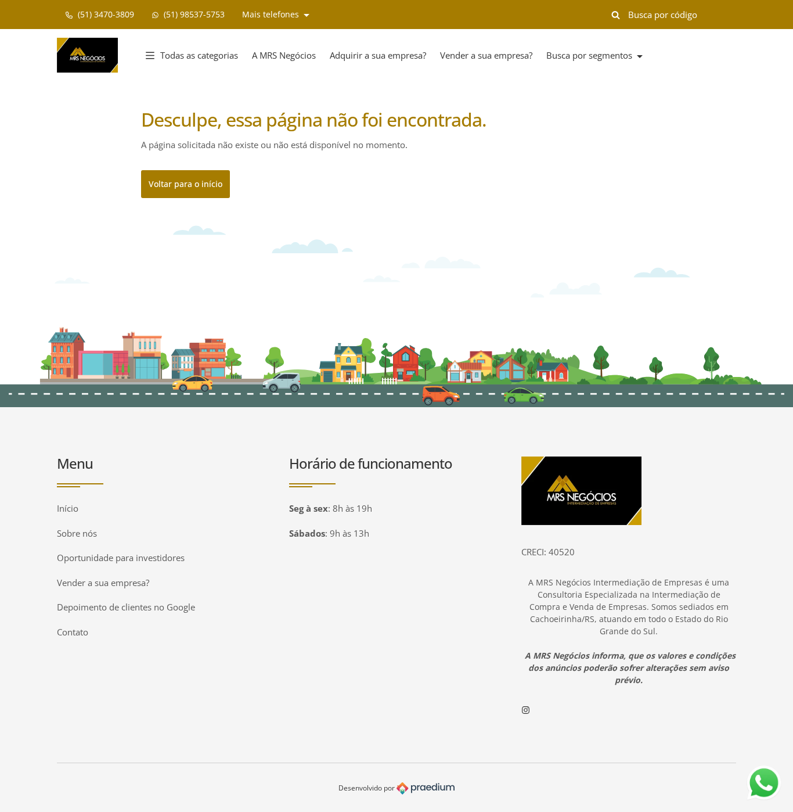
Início (67, 508)
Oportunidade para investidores (121, 557)
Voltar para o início (185, 183)
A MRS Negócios (284, 55)
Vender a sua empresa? (486, 55)
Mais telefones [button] (271, 14)
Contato (72, 632)
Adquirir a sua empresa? (378, 55)
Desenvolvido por (367, 788)
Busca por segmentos (590, 55)
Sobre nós (77, 533)
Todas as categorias (199, 55)
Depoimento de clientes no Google (126, 607)
